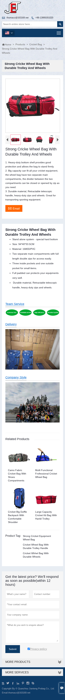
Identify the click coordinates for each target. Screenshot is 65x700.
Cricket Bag (35, 44)
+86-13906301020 (44, 17)
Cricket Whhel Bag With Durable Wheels (36, 555)
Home (6, 44)
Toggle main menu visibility (58, 32)
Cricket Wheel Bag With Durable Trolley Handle (36, 546)
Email (14, 208)
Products (20, 44)
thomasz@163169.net (18, 17)
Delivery (11, 324)
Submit (12, 649)
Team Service (14, 304)
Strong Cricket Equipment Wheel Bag (37, 538)
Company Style (16, 377)
